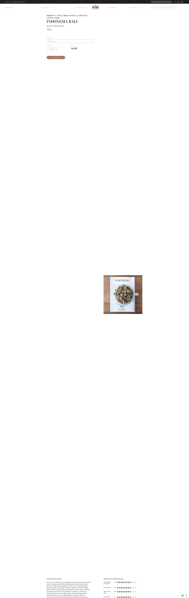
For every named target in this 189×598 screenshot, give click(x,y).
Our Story (82, 7)
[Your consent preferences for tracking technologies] (186, 595)
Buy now (56, 57)
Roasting (45, 7)
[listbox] (70, 41)
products (51, 16)
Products (9, 7)
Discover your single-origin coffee (164, 7)
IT (173, 2)
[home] (95, 7)
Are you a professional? (15, 2)
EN (175, 2)
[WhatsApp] (182, 595)
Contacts (133, 7)
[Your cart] (182, 2)
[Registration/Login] (178, 2)
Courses (113, 7)
